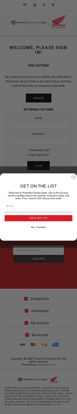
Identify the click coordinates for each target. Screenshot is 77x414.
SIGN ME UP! (38, 218)
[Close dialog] (74, 177)
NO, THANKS (38, 227)
